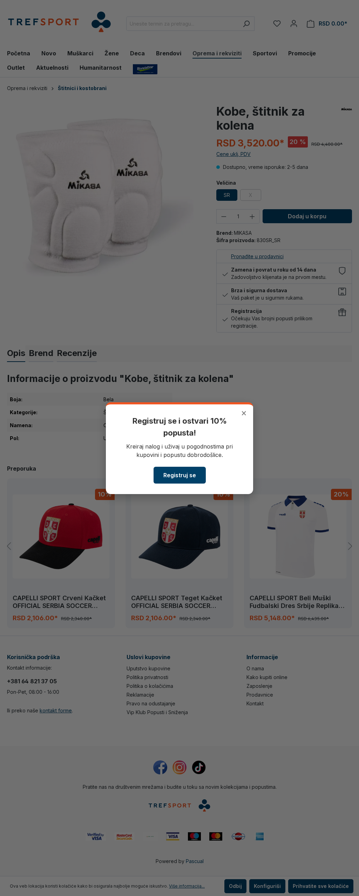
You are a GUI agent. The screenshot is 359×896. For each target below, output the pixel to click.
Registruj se (179, 475)
